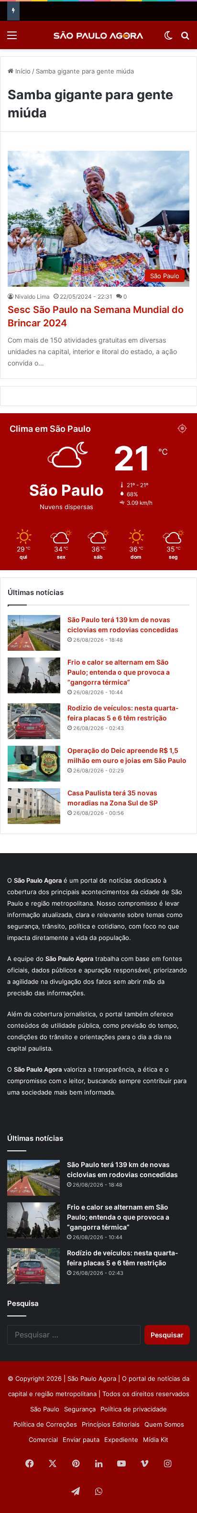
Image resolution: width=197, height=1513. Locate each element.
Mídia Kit (155, 1439)
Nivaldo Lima (32, 296)
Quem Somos (164, 1424)
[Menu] (12, 38)
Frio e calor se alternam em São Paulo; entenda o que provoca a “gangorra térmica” (118, 672)
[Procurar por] (185, 38)
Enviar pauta (81, 1439)
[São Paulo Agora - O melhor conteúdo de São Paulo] (98, 35)
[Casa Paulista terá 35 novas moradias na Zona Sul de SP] (34, 806)
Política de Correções (45, 1424)
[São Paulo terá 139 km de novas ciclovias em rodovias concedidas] (34, 633)
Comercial (43, 1439)
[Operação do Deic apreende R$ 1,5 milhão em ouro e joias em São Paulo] (34, 764)
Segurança (80, 1409)
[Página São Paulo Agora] (121, 1492)
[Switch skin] (168, 38)
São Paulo (44, 1409)
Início (22, 71)
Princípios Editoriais (111, 1424)
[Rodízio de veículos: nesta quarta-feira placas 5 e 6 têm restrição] (34, 721)
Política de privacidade (133, 1409)
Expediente (121, 1439)
